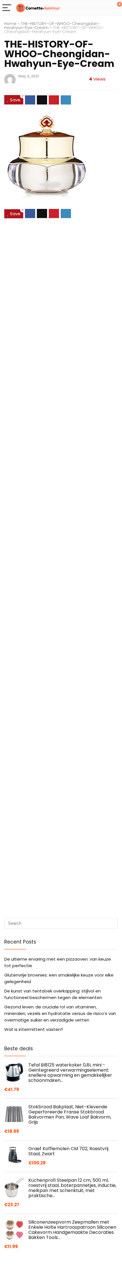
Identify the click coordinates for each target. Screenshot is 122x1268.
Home (10, 23)
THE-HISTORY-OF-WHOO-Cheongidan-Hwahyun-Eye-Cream (52, 25)
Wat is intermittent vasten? (33, 1029)
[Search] (92, 8)
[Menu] (7, 8)
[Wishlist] (104, 8)
